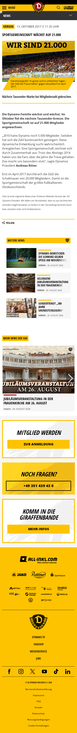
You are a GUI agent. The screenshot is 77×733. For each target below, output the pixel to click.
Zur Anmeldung (38, 444)
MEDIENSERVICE (38, 651)
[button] (58, 7)
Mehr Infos (38, 529)
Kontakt (38, 707)
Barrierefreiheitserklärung (38, 689)
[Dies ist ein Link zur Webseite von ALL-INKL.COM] (38, 559)
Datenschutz (38, 713)
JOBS (38, 658)
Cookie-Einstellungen (38, 725)
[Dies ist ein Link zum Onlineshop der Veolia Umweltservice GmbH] (62, 594)
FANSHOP (39, 644)
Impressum (38, 695)
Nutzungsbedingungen (38, 719)
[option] (38, 378)
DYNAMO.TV (38, 637)
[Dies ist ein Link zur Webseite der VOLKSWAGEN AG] (30, 600)
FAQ (39, 701)
